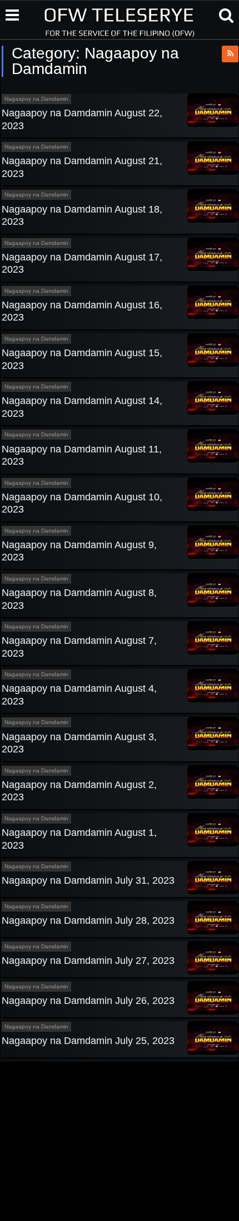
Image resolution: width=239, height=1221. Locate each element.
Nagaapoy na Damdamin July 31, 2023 (88, 880)
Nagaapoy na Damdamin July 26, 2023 (88, 1000)
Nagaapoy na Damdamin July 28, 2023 (88, 920)
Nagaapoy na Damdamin (36, 99)
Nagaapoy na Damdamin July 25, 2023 (88, 1040)
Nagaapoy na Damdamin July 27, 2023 (88, 960)
